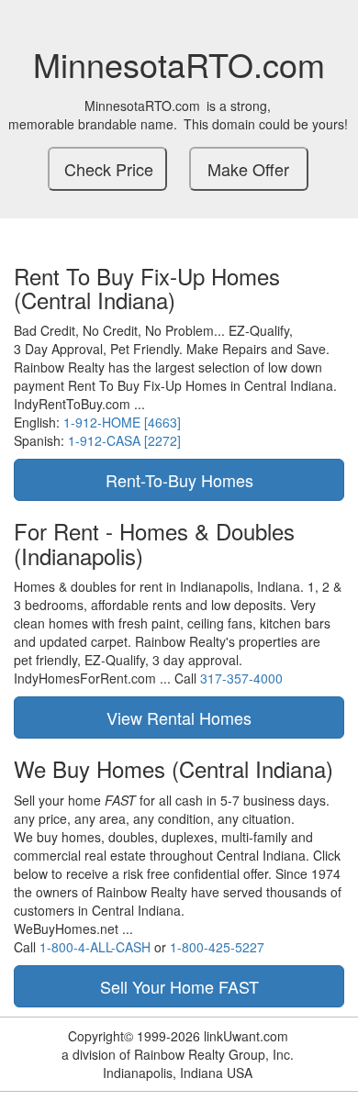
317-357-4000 (241, 678)
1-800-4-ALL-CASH (95, 947)
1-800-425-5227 (217, 947)
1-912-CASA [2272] (124, 440)
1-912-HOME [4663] (122, 422)
